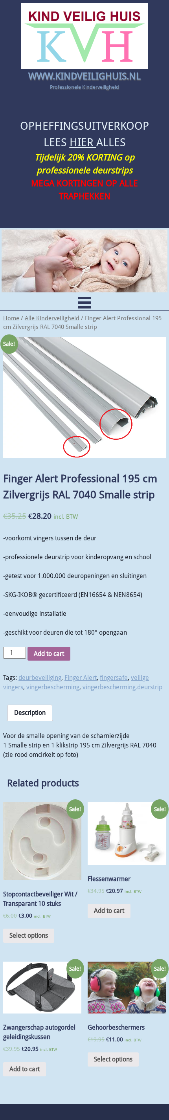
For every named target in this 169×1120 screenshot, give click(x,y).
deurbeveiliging (39, 677)
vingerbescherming (52, 687)
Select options (28, 935)
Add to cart (49, 653)
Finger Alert (80, 677)
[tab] (29, 713)
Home (11, 318)
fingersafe (114, 677)
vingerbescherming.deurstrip (122, 687)
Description (30, 712)
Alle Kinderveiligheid (52, 318)
